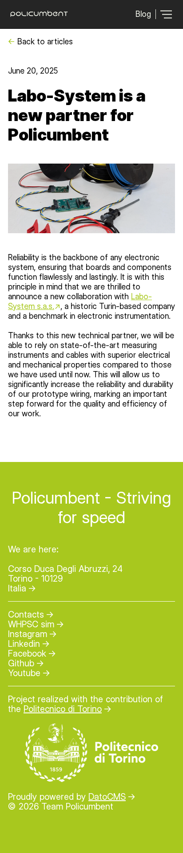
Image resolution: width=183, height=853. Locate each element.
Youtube (24, 673)
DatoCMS (107, 796)
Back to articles (45, 41)
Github (21, 663)
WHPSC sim (31, 624)
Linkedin (24, 644)
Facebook (27, 653)
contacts (26, 614)
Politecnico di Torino (63, 709)
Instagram (27, 634)
